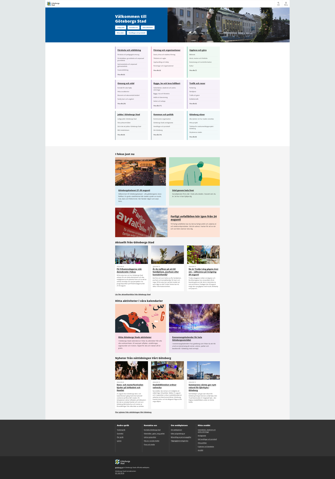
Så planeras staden (195, 132)
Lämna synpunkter (150, 437)
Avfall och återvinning (160, 97)
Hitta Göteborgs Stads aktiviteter (134, 337)
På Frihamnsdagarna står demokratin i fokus (129, 270)
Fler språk (120, 437)
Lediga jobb (120, 27)
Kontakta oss (133, 27)
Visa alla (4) (161, 70)
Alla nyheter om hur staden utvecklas (201, 119)
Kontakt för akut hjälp (125, 88)
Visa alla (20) (123, 104)
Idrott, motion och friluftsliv (198, 58)
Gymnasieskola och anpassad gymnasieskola (127, 65)
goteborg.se (119, 467)
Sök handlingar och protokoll (207, 439)
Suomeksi (120, 433)
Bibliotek (192, 55)
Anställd (200, 450)
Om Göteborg (158, 130)
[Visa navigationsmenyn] (286, 4)
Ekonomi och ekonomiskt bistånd (128, 95)
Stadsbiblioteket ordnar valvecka (164, 386)
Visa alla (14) (159, 135)
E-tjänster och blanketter (206, 447)
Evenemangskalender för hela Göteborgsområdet (187, 338)
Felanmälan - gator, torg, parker (154, 433)
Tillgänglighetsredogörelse (179, 441)
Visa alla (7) (195, 70)
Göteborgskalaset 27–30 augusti (134, 190)
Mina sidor (120, 33)
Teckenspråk (121, 430)
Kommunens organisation (162, 119)
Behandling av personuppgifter (181, 437)
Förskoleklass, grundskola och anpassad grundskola (131, 59)
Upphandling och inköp (161, 62)
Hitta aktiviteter (148, 27)
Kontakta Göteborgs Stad (152, 430)
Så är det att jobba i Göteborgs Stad (129, 126)
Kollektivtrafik (193, 99)
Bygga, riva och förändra (161, 94)
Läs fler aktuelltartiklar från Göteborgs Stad (133, 294)
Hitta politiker (202, 443)
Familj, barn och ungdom (126, 99)
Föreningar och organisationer (163, 66)
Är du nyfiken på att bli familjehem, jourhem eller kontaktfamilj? (166, 272)
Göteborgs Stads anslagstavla (163, 123)
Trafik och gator (194, 95)
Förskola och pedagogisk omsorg (128, 55)
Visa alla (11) (158, 106)
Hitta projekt (193, 123)
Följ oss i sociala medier (151, 441)
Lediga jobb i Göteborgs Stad (127, 119)
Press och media (149, 444)
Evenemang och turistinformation (200, 62)
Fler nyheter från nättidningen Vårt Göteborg (133, 412)
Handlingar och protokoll (137, 33)
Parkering (192, 88)
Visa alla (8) (124, 135)
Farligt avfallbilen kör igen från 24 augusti (194, 218)
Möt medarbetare (123, 130)
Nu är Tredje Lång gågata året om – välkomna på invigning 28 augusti (203, 272)
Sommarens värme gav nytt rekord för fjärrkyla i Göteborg (202, 387)
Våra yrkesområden (124, 123)
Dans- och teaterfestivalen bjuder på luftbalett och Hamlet (130, 387)
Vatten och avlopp (159, 101)
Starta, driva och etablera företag (164, 55)
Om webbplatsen (176, 430)
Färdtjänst (192, 92)
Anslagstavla (202, 436)
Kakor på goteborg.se (178, 433)
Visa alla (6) (124, 75)
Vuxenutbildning (123, 70)
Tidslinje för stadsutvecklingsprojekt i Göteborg (201, 127)
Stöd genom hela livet (183, 190)
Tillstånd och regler (159, 58)
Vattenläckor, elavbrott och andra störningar (164, 89)
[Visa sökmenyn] (278, 4)
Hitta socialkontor (123, 92)
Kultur (191, 66)
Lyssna (119, 441)
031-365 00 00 (119, 473)
